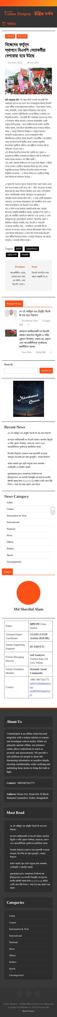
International (13, 522)
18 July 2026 (41, 352)
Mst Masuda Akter (30, 321)
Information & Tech (16, 515)
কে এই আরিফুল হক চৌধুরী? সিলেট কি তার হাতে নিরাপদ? (29, 433)
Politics (22, 36)
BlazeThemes (28, 1011)
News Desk (27, 352)
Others (10, 542)
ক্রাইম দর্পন (12, 254)
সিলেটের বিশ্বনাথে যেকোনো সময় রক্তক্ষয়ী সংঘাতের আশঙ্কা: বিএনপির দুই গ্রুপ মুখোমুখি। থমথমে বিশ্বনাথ (29, 853)
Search (8, 364)
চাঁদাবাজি (25, 254)
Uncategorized (14, 562)
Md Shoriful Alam (28, 609)
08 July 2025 (33, 63)
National (11, 529)
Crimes (10, 36)
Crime (10, 502)
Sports (10, 555)
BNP (18, 248)
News (9, 535)
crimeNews (32, 248)
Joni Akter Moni (15, 63)
